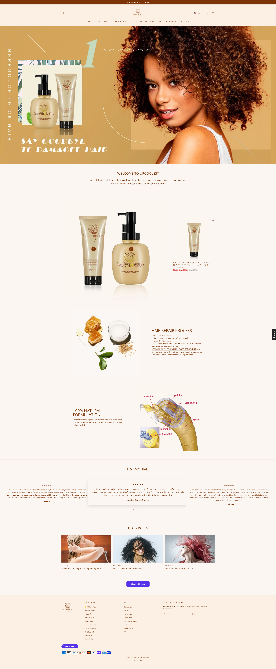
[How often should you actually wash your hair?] (86, 549)
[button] (198, 13)
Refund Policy (90, 621)
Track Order (128, 618)
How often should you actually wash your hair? (82, 568)
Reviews (186, 22)
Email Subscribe (90, 628)
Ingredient (171, 22)
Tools (107, 22)
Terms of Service (91, 625)
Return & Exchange (130, 621)
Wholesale (88, 635)
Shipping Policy (129, 628)
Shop (98, 22)
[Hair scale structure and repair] (138, 549)
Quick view (194, 258)
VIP (125, 632)
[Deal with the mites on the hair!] (190, 549)
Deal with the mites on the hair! (179, 568)
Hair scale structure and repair (127, 568)
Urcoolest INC (138, 661)
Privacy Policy (90, 618)
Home (88, 22)
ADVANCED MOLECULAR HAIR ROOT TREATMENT (174, 349)
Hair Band (136, 22)
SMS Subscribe (90, 632)
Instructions (153, 22)
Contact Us (128, 607)
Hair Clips (120, 22)
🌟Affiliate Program (92, 607)
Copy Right (89, 639)
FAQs (126, 625)
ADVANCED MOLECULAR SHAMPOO (171, 343)
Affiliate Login (90, 610)
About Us (88, 614)
